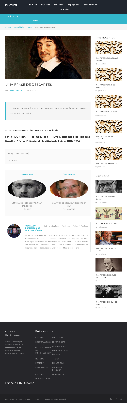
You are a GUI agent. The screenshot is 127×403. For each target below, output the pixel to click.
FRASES (29, 27)
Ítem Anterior (69, 174)
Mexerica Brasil (60, 399)
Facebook (66, 226)
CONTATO (39, 374)
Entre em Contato (51, 226)
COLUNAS (39, 337)
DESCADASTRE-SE (43, 378)
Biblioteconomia (22, 153)
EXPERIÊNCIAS (58, 342)
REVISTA (33, 4)
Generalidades (19, 27)
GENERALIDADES (59, 346)
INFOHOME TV (91, 4)
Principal (8, 27)
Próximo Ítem (27, 174)
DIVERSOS (45, 4)
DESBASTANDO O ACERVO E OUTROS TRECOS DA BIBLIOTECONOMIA (44, 347)
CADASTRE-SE (58, 374)
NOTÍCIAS (39, 358)
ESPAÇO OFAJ (74, 4)
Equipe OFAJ (14, 90)
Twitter (75, 226)
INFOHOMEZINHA (60, 350)
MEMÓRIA (39, 363)
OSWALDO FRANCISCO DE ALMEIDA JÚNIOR (33, 228)
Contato (64, 9)
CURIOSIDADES (59, 337)
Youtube (84, 226)
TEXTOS (55, 358)
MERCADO (59, 4)
